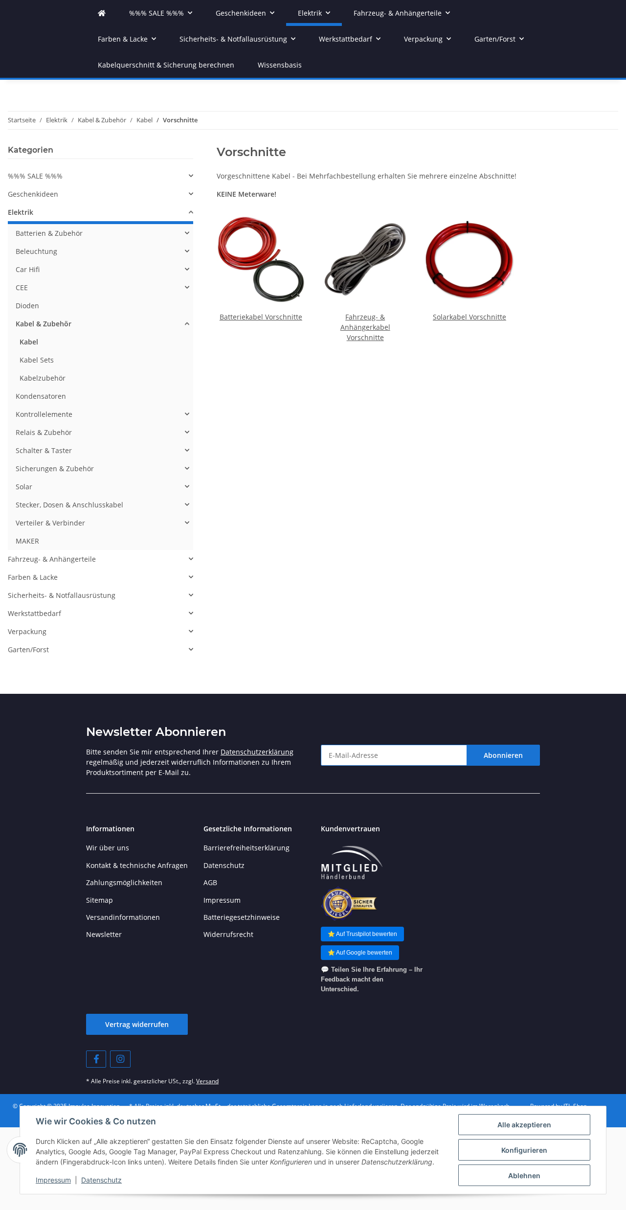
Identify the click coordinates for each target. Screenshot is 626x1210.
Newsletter (104, 934)
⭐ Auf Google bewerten (360, 952)
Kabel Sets (37, 360)
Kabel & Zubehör (43, 323)
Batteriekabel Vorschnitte (261, 316)
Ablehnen (524, 1175)
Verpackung (27, 631)
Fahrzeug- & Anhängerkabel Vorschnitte (365, 327)
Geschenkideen (33, 194)
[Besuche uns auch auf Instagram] (120, 1059)
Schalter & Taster (44, 450)
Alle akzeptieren (524, 1124)
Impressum (53, 1180)
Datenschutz (101, 1180)
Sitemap (99, 900)
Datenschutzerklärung (257, 751)
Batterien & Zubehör (49, 233)
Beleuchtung (36, 251)
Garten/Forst (28, 649)
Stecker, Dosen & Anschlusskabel (69, 504)
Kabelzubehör (43, 378)
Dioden (27, 305)
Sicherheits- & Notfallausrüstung (61, 595)
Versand (207, 1081)
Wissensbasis (280, 64)
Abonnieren (503, 755)
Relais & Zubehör (44, 432)
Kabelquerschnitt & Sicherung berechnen (166, 64)
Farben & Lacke (33, 577)
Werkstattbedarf (34, 613)
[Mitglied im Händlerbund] (351, 862)
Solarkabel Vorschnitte (469, 316)
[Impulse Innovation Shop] (101, 13)
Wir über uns (107, 847)
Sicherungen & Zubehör (55, 468)
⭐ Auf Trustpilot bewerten (362, 934)
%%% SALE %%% (35, 176)
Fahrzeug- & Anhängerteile (52, 559)
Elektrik (20, 212)
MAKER (27, 541)
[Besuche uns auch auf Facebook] (96, 1059)
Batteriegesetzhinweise (241, 917)
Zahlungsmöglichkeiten (124, 882)
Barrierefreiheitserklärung (246, 847)
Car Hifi (28, 269)
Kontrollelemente (44, 414)
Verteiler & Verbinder (50, 522)
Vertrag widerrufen (137, 1024)
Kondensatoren (41, 396)
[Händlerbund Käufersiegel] (349, 903)
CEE (22, 287)
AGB (210, 882)
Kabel (29, 341)
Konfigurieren (524, 1150)
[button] (100, 176)
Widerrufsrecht (228, 934)
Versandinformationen (123, 917)
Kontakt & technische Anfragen (137, 865)
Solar (24, 486)
